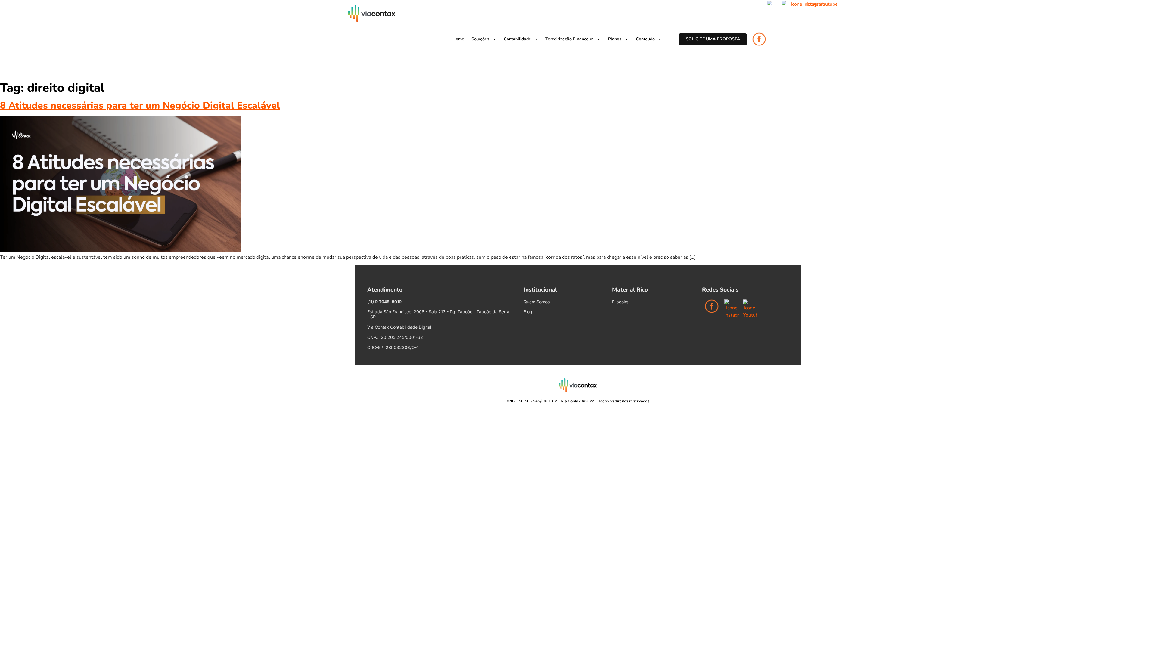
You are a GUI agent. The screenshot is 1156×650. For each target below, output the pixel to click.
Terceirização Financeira (569, 39)
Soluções (480, 39)
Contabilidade (517, 39)
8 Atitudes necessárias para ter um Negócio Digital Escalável (140, 105)
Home (458, 39)
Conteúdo (645, 39)
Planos (614, 39)
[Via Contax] (371, 13)
